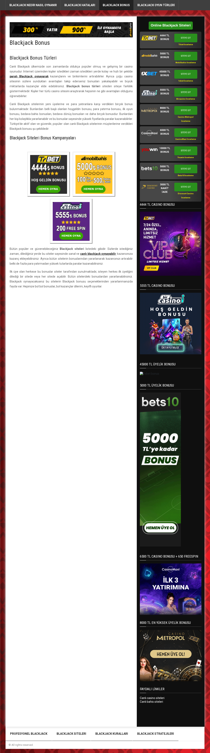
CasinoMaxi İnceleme (185, 139)
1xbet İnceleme (185, 81)
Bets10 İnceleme (186, 175)
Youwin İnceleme (186, 157)
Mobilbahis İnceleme (186, 63)
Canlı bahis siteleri (151, 701)
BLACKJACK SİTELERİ (71, 733)
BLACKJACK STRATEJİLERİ (155, 733)
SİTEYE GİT (186, 38)
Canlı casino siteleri (152, 698)
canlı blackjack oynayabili (97, 253)
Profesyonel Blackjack (28, 733)
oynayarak (29, 76)
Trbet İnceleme (186, 45)
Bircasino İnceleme (185, 99)
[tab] (170, 40)
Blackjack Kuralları (111, 733)
